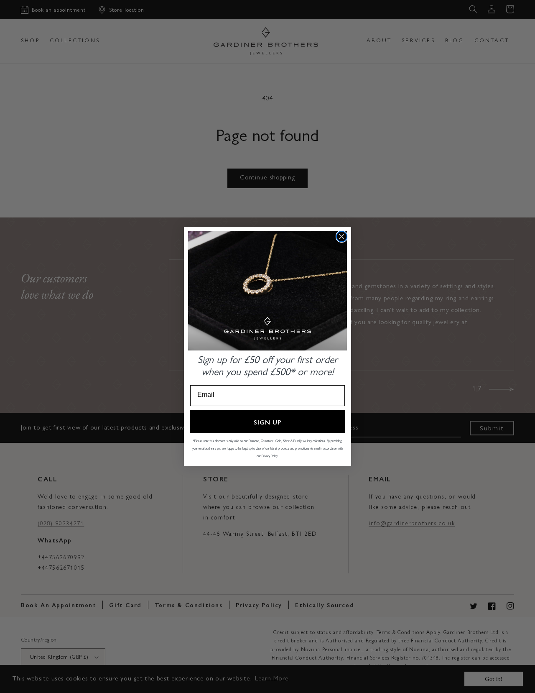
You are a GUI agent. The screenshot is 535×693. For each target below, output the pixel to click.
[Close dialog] (341, 236)
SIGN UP (268, 421)
